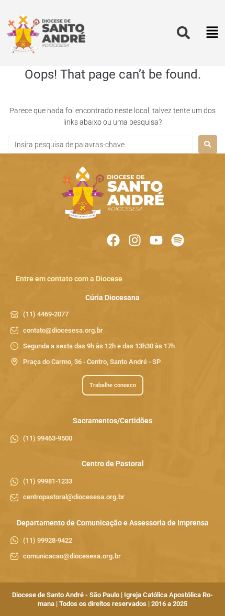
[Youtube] (156, 240)
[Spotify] (178, 240)
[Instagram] (135, 240)
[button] (212, 33)
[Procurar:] (100, 144)
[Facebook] (113, 240)
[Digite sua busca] (183, 33)
